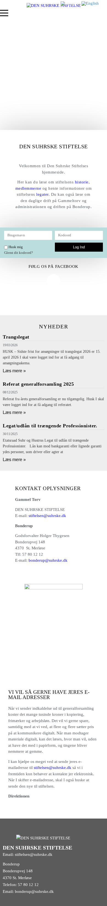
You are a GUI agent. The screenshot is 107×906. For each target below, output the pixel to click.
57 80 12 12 (28, 884)
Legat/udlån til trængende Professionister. (50, 425)
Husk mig (15, 247)
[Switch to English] (90, 3)
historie (82, 182)
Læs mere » (14, 370)
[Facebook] (53, 281)
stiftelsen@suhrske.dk (47, 515)
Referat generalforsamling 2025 (38, 384)
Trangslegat (16, 337)
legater (42, 194)
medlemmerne (28, 188)
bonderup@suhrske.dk (48, 560)
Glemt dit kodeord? (18, 253)
